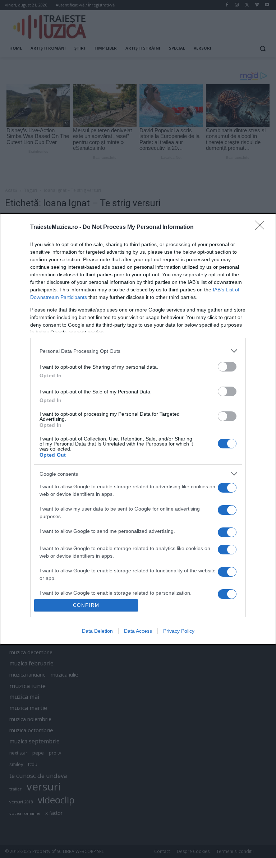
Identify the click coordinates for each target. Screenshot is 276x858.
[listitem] (138, 351)
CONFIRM (86, 605)
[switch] (227, 367)
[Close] (262, 227)
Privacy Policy (178, 631)
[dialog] (138, 428)
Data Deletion (97, 631)
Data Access (138, 631)
